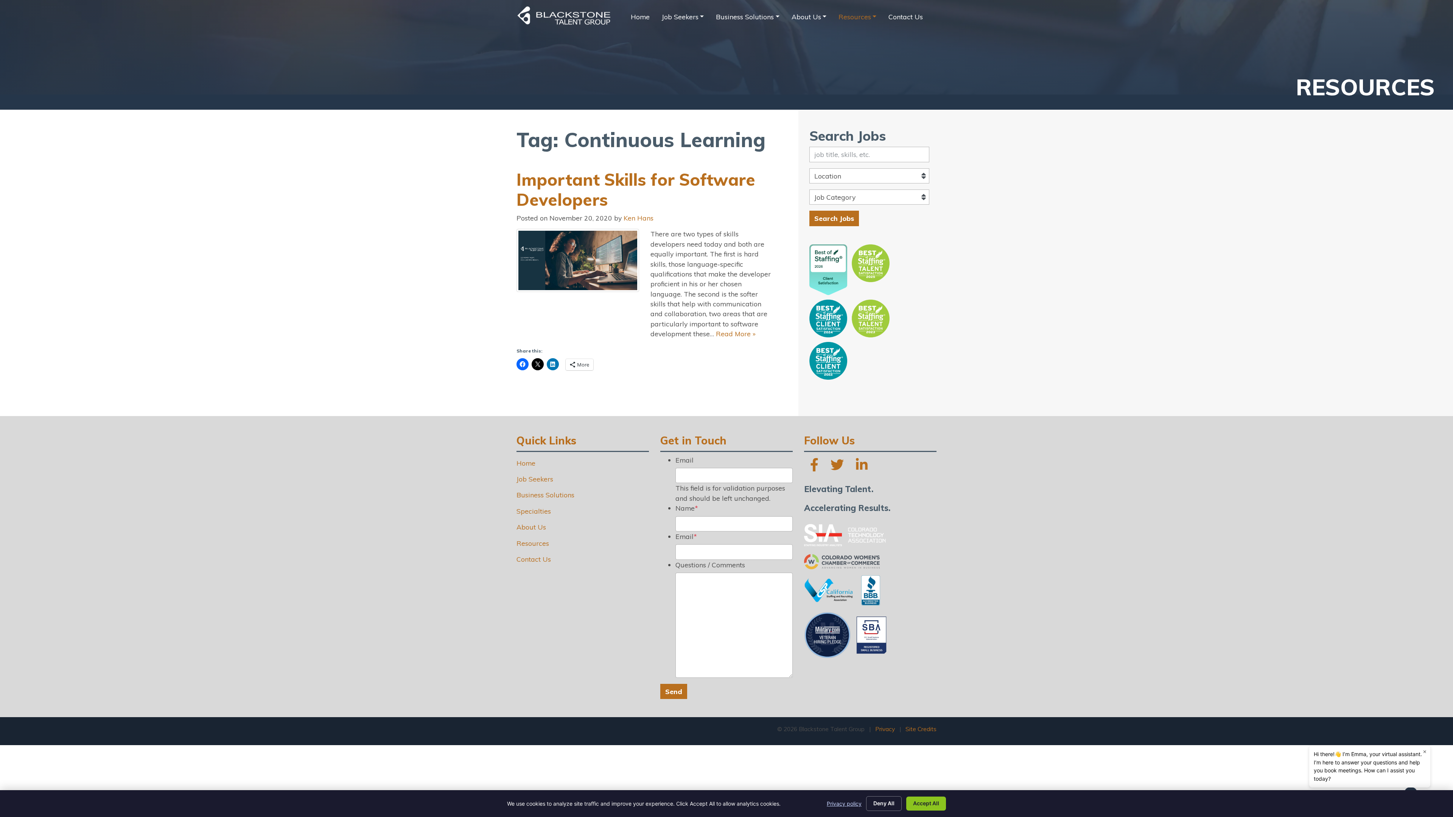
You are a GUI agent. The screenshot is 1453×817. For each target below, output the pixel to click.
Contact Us (905, 16)
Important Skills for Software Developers (635, 189)
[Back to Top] (1372, 768)
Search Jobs (834, 218)
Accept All (926, 803)
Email (684, 460)
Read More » (736, 333)
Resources (855, 16)
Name (686, 508)
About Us (806, 16)
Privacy (885, 729)
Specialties (533, 511)
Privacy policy (844, 803)
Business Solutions (745, 16)
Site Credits (921, 729)
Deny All (884, 803)
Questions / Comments (710, 565)
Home (640, 16)
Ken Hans (638, 218)
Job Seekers (680, 16)
